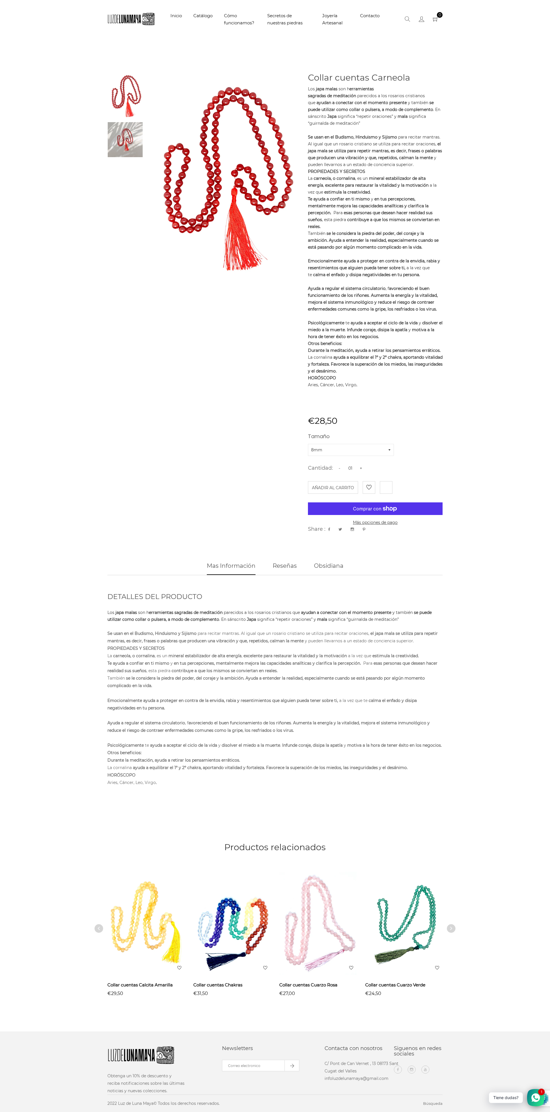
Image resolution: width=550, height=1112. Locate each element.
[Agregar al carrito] (154, 934)
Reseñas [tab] (285, 565)
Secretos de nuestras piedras (284, 19)
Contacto (370, 15)
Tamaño (319, 437)
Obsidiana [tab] (328, 565)
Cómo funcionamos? (239, 19)
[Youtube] (425, 1069)
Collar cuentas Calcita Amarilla (140, 985)
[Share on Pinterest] (364, 529)
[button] (375, 109)
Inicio (176, 15)
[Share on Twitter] (340, 529)
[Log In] (421, 20)
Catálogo (203, 15)
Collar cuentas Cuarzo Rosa (308, 985)
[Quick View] (139, 934)
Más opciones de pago (375, 522)
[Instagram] (412, 1069)
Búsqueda (433, 1103)
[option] (125, 95)
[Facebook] (398, 1069)
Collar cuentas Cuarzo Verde (395, 985)
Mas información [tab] (231, 565)
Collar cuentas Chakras (217, 985)
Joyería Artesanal (332, 19)
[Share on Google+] (352, 529)
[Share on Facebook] (329, 529)
